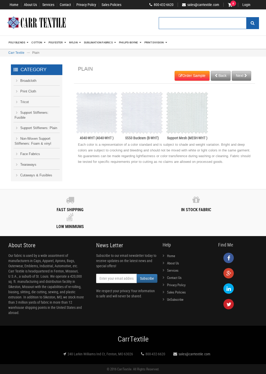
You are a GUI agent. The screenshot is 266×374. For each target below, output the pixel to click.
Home (14, 5)
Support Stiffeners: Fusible (32, 115)
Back (222, 75)
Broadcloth (28, 81)
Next (240, 75)
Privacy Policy (86, 5)
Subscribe (147, 278)
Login (246, 5)
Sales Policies (111, 5)
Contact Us (174, 277)
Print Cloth (28, 91)
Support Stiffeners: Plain (38, 128)
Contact (65, 5)
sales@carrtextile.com (194, 353)
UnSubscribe (175, 299)
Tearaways (28, 164)
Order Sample (193, 75)
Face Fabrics (30, 154)
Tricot (24, 102)
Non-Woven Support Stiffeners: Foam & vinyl (33, 141)
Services (48, 5)
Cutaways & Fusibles (36, 175)
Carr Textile (16, 53)
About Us (30, 5)
